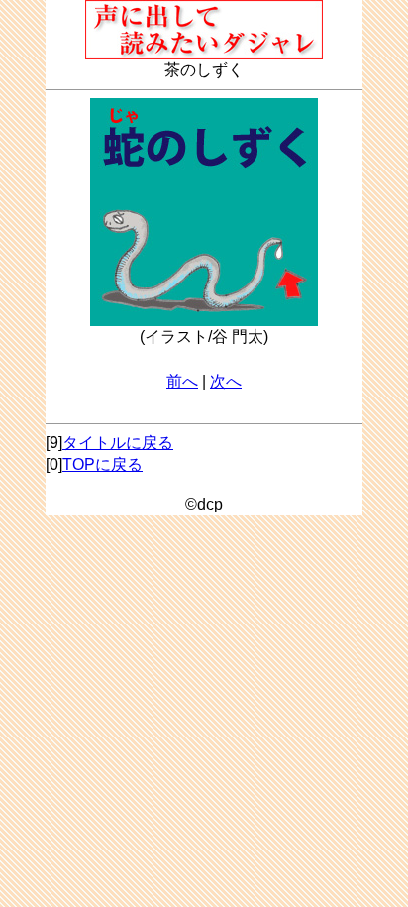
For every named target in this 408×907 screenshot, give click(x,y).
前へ (182, 381)
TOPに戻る (102, 464)
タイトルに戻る (117, 442)
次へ (226, 381)
